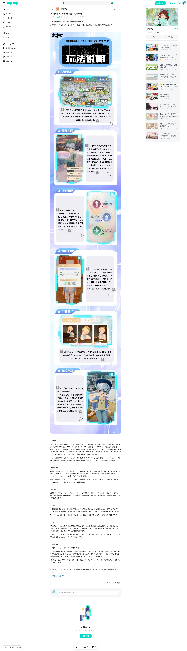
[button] (181, 3)
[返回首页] (12, 3)
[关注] (115, 9)
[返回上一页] (52, 9)
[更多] (119, 9)
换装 (158, 32)
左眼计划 (150, 29)
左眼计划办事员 (56, 17)
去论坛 (154, 37)
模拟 (153, 32)
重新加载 (86, 636)
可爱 (148, 32)
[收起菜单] (3, 3)
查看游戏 (170, 37)
